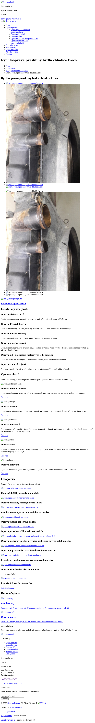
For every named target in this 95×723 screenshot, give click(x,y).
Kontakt (9, 54)
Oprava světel (16, 36)
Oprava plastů (11, 27)
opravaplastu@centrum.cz (11, 19)
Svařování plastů (17, 43)
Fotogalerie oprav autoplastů (17, 71)
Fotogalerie (10, 68)
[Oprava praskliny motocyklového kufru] (17, 498)
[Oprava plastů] (7, 2)
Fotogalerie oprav (8, 588)
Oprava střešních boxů (19, 41)
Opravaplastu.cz (13, 703)
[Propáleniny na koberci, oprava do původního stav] (21, 555)
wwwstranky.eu (16, 707)
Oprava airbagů (17, 32)
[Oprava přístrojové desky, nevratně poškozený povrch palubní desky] (28, 536)
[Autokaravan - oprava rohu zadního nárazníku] (20, 507)
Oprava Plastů (11, 711)
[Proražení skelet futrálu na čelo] (14, 578)
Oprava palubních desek (20, 30)
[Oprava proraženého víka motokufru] (16, 565)
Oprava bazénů (12, 50)
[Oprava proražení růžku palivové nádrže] (17, 527)
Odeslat (5, 699)
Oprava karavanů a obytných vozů (24, 38)
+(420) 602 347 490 (9, 679)
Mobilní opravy (12, 52)
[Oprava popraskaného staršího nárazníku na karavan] (22, 546)
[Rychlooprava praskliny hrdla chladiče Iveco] (24, 83)
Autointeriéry (11, 47)
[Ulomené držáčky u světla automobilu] (17, 488)
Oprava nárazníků (18, 34)
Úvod (8, 25)
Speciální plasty (12, 45)
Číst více (4, 397)
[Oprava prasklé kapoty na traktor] (15, 517)
